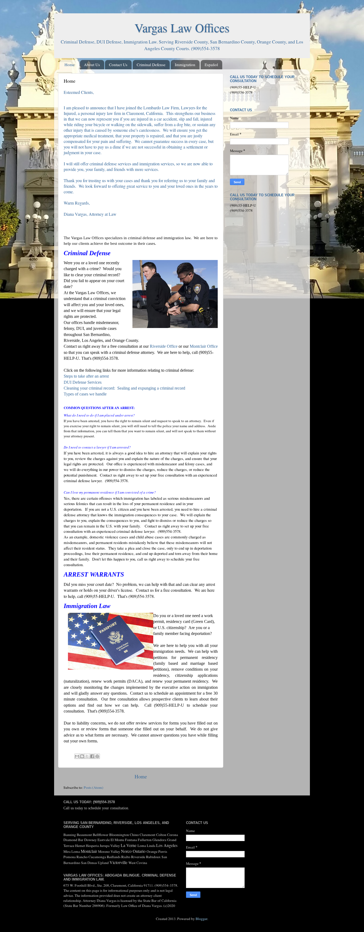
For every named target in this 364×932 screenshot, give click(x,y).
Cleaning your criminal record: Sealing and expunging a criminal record (124, 388)
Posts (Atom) (93, 787)
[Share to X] (87, 756)
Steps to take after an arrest (87, 376)
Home (69, 64)
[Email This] (77, 756)
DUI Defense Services (83, 382)
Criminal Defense (151, 64)
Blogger (201, 918)
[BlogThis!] (82, 756)
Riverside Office (163, 346)
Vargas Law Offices (182, 27)
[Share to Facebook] (92, 756)
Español (211, 64)
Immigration (185, 64)
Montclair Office (204, 346)
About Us (92, 64)
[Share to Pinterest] (97, 756)
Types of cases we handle (85, 394)
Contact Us (118, 64)
